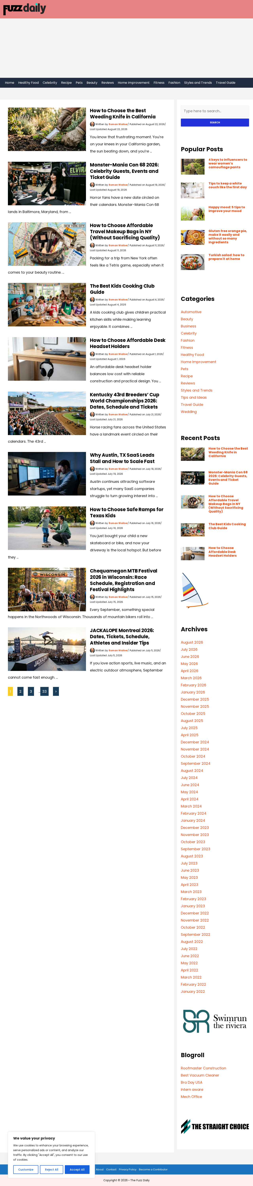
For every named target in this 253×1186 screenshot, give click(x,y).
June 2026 (190, 656)
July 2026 (189, 649)
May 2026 (189, 663)
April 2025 (189, 734)
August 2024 (192, 770)
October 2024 (193, 756)
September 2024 (196, 763)
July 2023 (189, 863)
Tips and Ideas (194, 397)
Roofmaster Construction (203, 1068)
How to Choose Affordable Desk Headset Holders (127, 343)
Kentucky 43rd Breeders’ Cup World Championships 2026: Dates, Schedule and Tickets (124, 400)
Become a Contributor (153, 1169)
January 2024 (193, 820)
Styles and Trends (198, 82)
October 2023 (193, 841)
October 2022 (193, 927)
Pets (79, 82)
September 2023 (195, 848)
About (100, 1169)
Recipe (66, 82)
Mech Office (191, 1096)
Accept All (77, 1170)
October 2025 (193, 713)
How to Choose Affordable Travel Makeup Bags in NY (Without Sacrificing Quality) (125, 231)
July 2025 (189, 727)
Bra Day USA (191, 1082)
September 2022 (195, 934)
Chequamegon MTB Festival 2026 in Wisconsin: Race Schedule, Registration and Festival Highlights (123, 580)
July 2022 (189, 948)
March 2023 (191, 891)
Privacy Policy (127, 1169)
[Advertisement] (126, 48)
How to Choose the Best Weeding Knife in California (123, 113)
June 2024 (190, 784)
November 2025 (195, 706)
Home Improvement (134, 82)
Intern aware (192, 1089)
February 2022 (193, 984)
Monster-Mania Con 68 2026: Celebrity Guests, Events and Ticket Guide (124, 171)
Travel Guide (225, 82)
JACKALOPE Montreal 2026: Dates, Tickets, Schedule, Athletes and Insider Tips (122, 636)
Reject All (51, 1170)
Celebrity (50, 82)
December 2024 (195, 742)
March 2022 (191, 977)
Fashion (174, 82)
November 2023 (195, 834)
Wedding (189, 411)
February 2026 (193, 685)
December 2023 (195, 827)
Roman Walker (118, 124)
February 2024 (193, 813)
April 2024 (189, 799)
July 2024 (189, 777)
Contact (111, 1169)
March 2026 (191, 677)
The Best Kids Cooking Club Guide (122, 289)
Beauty (92, 82)
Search (215, 122)
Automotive (191, 311)
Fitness (159, 82)
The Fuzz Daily (140, 1180)
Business (188, 326)
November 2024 (195, 749)
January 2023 (193, 906)
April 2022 (189, 970)
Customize (25, 1170)
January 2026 (193, 692)
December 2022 (195, 913)
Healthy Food (28, 82)
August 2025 (192, 720)
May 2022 (189, 963)
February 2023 (193, 898)
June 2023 (190, 870)
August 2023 (192, 856)
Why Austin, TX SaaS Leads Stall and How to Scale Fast (122, 458)
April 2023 (189, 884)
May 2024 (189, 791)
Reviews (107, 82)
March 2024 (191, 806)
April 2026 (189, 670)
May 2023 (189, 877)
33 (44, 691)
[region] (51, 1155)
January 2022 (193, 991)
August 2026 (192, 642)
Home (9, 82)
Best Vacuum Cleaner (200, 1075)
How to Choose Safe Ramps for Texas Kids (126, 512)
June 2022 (190, 955)
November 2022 (195, 920)
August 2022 (192, 941)
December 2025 (195, 699)
